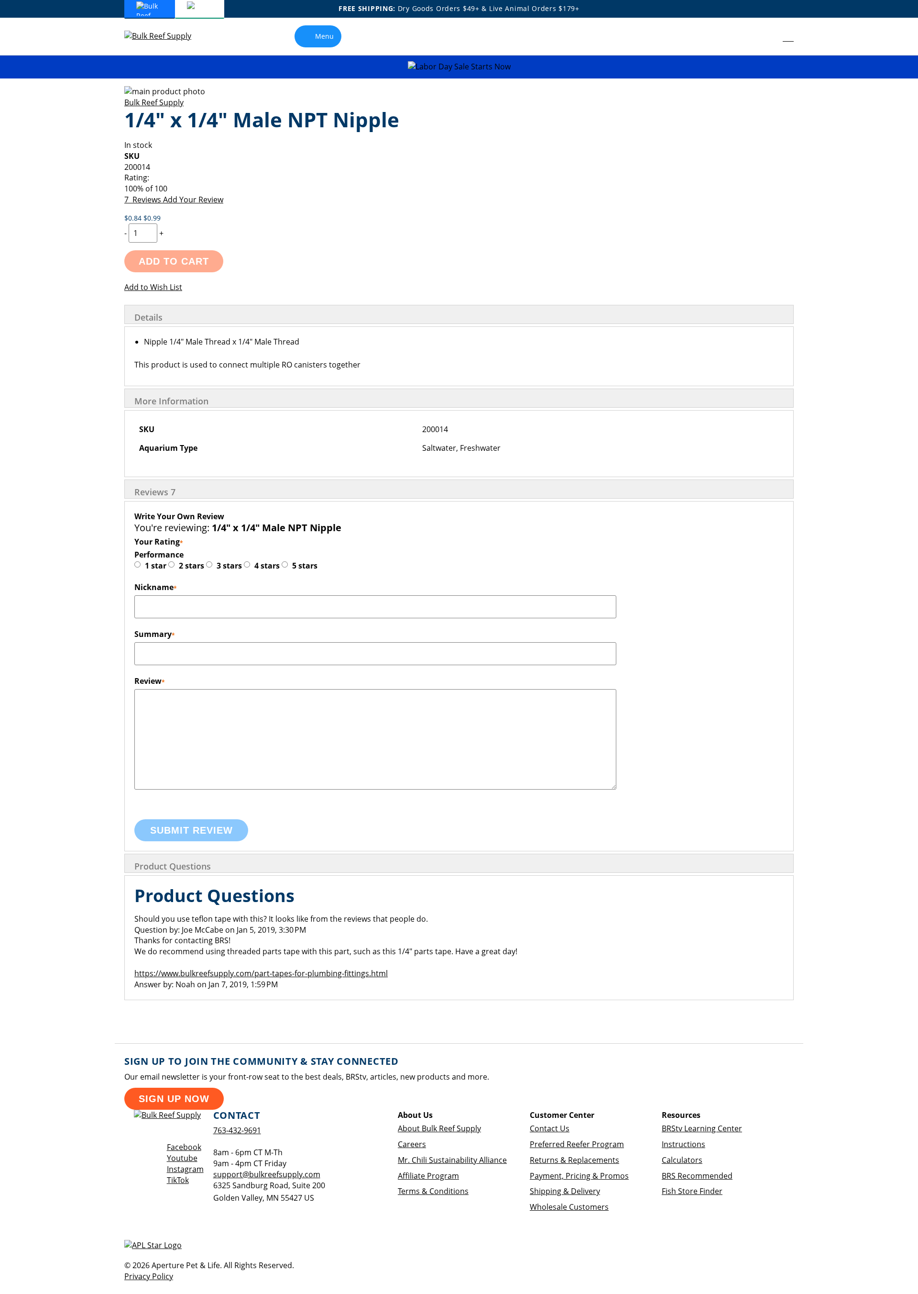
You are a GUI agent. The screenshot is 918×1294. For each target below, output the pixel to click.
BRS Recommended (697, 1176)
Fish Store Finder (692, 1191)
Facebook (184, 1147)
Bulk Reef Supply (154, 102)
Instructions (683, 1144)
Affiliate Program (428, 1176)
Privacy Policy (148, 1276)
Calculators (682, 1160)
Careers (412, 1144)
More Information (171, 401)
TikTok (178, 1180)
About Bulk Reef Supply (439, 1128)
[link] (766, 36)
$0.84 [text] (133, 218)
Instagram (185, 1169)
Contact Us (549, 1128)
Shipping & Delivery (565, 1191)
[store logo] (165, 36)
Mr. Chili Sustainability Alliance (452, 1160)
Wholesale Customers (569, 1207)
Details (148, 317)
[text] (459, 188)
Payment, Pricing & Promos (579, 1176)
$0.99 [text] (152, 218)
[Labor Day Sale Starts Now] (459, 66)
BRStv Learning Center (702, 1128)
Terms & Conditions (433, 1191)
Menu (324, 36)
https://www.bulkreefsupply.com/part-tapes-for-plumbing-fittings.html (261, 973)
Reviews (154, 492)
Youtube (182, 1158)
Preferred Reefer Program (577, 1144)
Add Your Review (193, 199)
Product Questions (172, 866)
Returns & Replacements (574, 1160)
